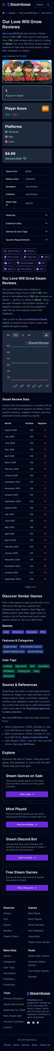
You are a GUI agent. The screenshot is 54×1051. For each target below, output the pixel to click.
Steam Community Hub (35, 737)
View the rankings (25, 824)
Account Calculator (13, 1021)
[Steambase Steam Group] (33, 1023)
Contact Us (45, 1045)
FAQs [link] (42, 269)
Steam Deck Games (39, 942)
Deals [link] (46, 257)
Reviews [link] (31, 251)
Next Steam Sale (12, 1015)
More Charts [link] (26, 269)
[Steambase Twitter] (38, 1023)
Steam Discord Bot (13, 1004)
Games (12, 13)
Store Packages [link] (26, 263)
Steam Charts (10, 936)
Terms (16, 1045)
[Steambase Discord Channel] (28, 1023)
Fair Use (25, 1045)
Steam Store (40, 730)
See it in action (25, 857)
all (29, 335)
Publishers (9, 978)
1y (22, 335)
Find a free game (25, 888)
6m (15, 335)
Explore (7, 1027)
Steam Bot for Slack (14, 1010)
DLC (5, 919)
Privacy (7, 1045)
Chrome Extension (13, 998)
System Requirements (18, 239)
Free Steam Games (38, 970)
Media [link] (10, 269)
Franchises (9, 984)
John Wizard (31, 186)
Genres (7, 955)
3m (8, 335)
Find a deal (25, 794)
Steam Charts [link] (13, 251)
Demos (7, 924)
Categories (9, 961)
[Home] (3, 13)
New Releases (35, 930)
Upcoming (33, 936)
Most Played (35, 919)
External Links (13, 223)
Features (10, 215)
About (34, 1045)
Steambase (32, 1000)
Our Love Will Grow (28, 13)
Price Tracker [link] (13, 257)
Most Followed (36, 924)
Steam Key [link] (31, 257)
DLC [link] (10, 263)
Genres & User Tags (17, 231)
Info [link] (43, 263)
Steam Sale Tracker (38, 955)
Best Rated (34, 913)
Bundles (7, 930)
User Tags (8, 967)
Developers (9, 973)
